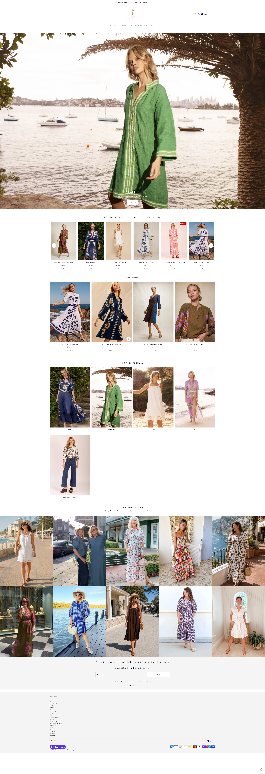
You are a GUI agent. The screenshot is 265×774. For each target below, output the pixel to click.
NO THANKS (150, 401)
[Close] (166, 370)
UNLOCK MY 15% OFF (150, 395)
